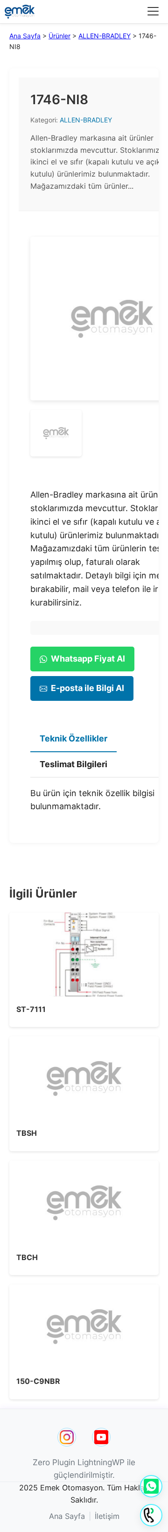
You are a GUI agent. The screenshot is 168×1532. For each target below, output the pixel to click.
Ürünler (59, 36)
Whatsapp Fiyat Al (88, 658)
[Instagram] (66, 1437)
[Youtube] (101, 1437)
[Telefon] (151, 1515)
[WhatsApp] (151, 1486)
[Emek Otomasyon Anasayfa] (20, 12)
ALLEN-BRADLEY (104, 36)
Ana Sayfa (25, 36)
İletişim (107, 1516)
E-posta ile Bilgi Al (87, 688)
